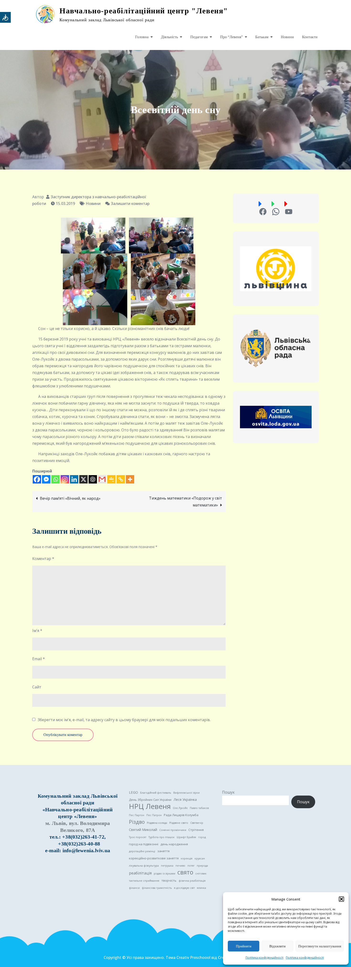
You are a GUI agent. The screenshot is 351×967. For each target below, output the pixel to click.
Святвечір (196, 822)
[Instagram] (65, 479)
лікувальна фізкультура (144, 865)
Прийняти (243, 946)
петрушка (167, 865)
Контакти (310, 37)
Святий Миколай (143, 829)
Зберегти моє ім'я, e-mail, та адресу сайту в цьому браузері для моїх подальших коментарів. (124, 720)
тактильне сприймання (144, 880)
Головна (142, 37)
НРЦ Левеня (150, 806)
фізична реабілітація (192, 880)
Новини (287, 37)
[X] (83, 479)
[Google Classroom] (111, 479)
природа (202, 865)
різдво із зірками (164, 873)
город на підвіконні (143, 844)
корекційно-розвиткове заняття (154, 858)
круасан (200, 858)
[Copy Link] (121, 479)
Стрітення (196, 830)
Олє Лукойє (180, 808)
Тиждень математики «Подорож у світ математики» (185, 501)
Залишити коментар (130, 203)
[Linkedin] (74, 479)
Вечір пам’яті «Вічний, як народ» (70, 498)
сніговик (201, 873)
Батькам (261, 37)
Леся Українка (185, 799)
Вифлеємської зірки (186, 792)
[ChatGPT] (93, 479)
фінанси (134, 888)
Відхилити (277, 946)
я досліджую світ (184, 888)
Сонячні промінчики (172, 830)
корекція (186, 858)
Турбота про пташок (162, 837)
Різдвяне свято (178, 822)
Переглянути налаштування (319, 946)
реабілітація (140, 873)
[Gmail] (102, 479)
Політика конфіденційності (264, 958)
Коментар (43, 558)
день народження (174, 844)
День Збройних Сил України (150, 799)
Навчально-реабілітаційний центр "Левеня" (143, 10)
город (202, 837)
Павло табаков (199, 808)
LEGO (133, 792)
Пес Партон (136, 815)
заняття (163, 851)
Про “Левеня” (231, 37)
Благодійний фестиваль (155, 792)
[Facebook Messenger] (46, 479)
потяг (191, 865)
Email (38, 658)
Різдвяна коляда (157, 822)
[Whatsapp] (55, 479)
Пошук (228, 792)
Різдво (137, 822)
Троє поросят (137, 837)
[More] (130, 479)
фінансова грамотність (157, 888)
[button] (341, 899)
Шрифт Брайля (186, 837)
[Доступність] (5, 17)
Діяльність (169, 37)
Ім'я (37, 630)
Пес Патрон (154, 815)
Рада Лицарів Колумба (181, 815)
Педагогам (199, 37)
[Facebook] (37, 479)
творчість (168, 880)
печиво (180, 865)
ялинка (201, 888)
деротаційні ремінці (142, 851)
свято (185, 872)
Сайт (36, 687)
